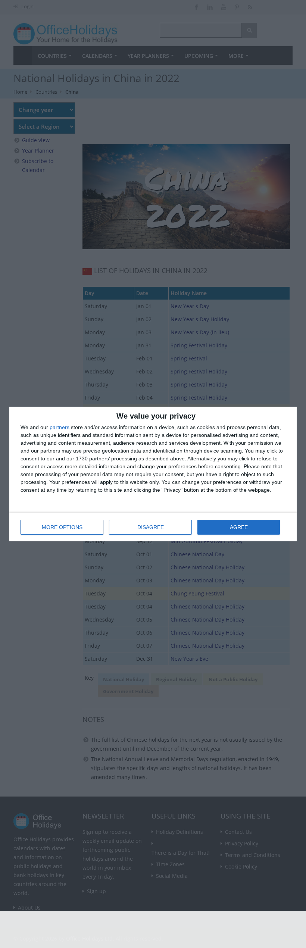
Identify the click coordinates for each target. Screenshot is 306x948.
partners (59, 427)
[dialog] (153, 474)
